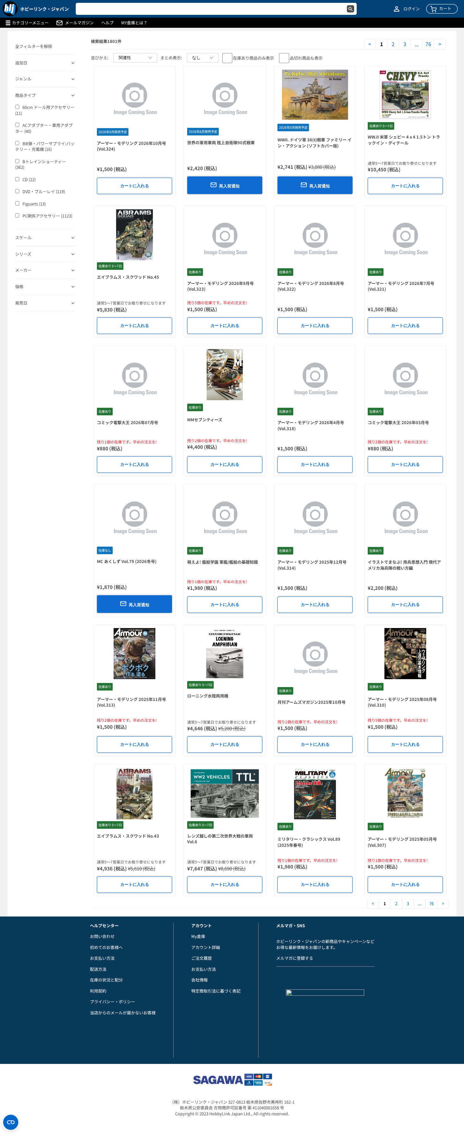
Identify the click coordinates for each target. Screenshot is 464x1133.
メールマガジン (79, 23)
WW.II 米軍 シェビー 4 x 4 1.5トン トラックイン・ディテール (404, 140)
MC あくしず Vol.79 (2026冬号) (127, 561)
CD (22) (29, 179)
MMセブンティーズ (204, 420)
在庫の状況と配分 (106, 980)
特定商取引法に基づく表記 (216, 991)
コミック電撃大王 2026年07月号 (127, 422)
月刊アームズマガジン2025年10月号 (311, 702)
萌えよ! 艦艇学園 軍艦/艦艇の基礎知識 (222, 562)
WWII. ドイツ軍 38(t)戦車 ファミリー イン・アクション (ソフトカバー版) (314, 143)
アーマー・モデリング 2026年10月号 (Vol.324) (131, 146)
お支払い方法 (102, 958)
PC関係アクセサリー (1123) (47, 216)
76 (428, 44)
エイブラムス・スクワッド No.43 (128, 836)
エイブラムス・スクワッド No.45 (128, 277)
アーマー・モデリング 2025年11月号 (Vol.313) (131, 702)
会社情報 (199, 980)
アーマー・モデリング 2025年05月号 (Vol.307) (402, 842)
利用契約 (98, 991)
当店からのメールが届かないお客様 (123, 1013)
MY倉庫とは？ (134, 23)
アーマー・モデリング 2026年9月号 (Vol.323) (220, 286)
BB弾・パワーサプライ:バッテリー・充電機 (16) (44, 146)
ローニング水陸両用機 (207, 696)
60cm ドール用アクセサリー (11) (44, 110)
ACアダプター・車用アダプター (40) (44, 128)
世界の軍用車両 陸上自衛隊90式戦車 (221, 142)
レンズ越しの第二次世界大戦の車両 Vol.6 (220, 839)
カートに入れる (134, 185)
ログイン (411, 9)
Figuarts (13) (34, 204)
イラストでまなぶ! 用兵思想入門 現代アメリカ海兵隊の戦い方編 (404, 565)
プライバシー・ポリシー (112, 1002)
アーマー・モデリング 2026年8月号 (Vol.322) (310, 286)
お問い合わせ (102, 936)
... (417, 44)
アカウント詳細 (205, 947)
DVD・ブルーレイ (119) (43, 191)
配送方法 (98, 969)
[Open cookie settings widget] (10, 1122)
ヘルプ (107, 23)
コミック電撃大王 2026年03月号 (398, 422)
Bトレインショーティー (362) (40, 164)
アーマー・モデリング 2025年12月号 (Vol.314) (312, 565)
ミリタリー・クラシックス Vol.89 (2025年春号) (308, 842)
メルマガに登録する (294, 958)
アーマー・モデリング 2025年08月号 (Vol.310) (402, 702)
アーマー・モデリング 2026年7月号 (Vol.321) (401, 286)
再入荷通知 (229, 186)
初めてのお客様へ (106, 947)
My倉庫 (198, 936)
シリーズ (23, 254)
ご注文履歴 (201, 958)
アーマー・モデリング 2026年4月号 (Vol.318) (310, 425)
